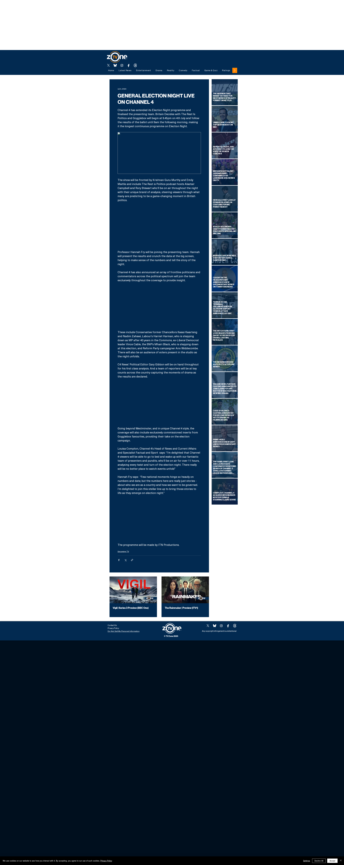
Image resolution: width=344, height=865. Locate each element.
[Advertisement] (49, 6)
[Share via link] (132, 560)
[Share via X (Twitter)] (125, 560)
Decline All (318, 860)
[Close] (340, 861)
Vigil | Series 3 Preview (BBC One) (131, 607)
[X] (108, 65)
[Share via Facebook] (119, 560)
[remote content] (159, 226)
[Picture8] (115, 65)
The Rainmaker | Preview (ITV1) (181, 607)
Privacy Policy (106, 860)
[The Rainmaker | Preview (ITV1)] (185, 589)
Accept (332, 860)
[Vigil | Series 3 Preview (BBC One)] (133, 589)
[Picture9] (135, 65)
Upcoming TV (123, 551)
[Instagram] (122, 65)
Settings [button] (306, 860)
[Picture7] (128, 65)
